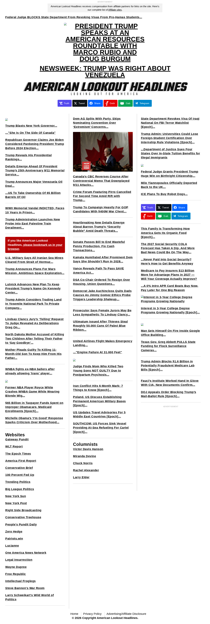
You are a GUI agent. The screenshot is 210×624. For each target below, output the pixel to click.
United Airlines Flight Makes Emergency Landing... (102, 343)
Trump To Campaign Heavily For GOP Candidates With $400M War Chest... (100, 209)
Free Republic (15, 574)
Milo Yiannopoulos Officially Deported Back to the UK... (169, 185)
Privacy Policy (92, 613)
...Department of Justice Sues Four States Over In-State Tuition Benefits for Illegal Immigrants (170, 153)
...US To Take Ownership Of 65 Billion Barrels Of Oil (33, 195)
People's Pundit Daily (21, 524)
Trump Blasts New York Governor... (31, 125)
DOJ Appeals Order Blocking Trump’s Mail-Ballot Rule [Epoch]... (168, 394)
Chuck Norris (83, 463)
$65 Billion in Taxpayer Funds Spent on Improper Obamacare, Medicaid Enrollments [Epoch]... (34, 407)
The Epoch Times (18, 453)
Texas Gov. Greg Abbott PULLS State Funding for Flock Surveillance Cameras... (168, 346)
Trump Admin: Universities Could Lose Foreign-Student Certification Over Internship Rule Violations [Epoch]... (169, 138)
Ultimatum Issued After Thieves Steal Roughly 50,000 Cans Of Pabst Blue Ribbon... (100, 325)
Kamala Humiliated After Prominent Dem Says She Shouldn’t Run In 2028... (103, 259)
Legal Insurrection (18, 559)
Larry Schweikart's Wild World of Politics (29, 597)
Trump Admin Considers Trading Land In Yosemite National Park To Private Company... (33, 303)
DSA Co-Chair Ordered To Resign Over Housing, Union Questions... (101, 282)
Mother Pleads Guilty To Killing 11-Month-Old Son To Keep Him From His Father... (33, 354)
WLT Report (14, 446)
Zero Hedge (13, 531)
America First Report (20, 460)
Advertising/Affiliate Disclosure (126, 613)
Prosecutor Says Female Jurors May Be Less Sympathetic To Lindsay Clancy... (102, 312)
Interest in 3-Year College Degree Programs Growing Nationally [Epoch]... (170, 310)
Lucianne (12, 545)
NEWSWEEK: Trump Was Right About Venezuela (105, 71)
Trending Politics (18, 482)
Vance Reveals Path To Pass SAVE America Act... (98, 270)
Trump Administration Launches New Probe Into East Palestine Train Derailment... (32, 223)
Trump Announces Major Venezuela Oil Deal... (34, 184)
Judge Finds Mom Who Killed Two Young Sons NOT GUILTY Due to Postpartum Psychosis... (98, 370)
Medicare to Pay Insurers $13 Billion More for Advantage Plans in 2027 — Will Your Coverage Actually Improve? (169, 274)
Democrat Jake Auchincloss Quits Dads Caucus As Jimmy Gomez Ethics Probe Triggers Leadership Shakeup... (102, 295)
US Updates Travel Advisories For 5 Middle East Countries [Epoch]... (99, 414)
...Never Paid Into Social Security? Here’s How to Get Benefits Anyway (167, 261)
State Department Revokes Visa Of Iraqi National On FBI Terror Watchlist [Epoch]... (170, 123)
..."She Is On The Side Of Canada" (30, 132)
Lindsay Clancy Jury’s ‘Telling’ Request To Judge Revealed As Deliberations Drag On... (34, 323)
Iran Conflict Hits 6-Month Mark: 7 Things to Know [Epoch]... (98, 388)
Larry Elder (81, 477)
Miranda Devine (84, 456)
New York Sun (15, 496)
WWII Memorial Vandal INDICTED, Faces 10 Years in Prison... (34, 210)
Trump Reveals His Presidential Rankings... (28, 157)
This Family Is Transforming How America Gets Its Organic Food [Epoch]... (165, 232)
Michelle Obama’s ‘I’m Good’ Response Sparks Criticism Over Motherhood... (34, 420)
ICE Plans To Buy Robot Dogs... (164, 194)
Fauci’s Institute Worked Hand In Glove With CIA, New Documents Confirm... (170, 382)
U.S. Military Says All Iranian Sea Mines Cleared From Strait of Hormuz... (34, 260)
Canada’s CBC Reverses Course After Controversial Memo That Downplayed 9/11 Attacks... (101, 180)
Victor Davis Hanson (88, 449)
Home (74, 613)
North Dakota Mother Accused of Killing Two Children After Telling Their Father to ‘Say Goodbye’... (34, 338)
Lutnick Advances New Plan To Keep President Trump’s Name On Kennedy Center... (33, 288)
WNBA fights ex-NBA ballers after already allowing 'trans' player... (30, 371)
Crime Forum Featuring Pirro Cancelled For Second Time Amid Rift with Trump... (102, 196)
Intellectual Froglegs (20, 581)
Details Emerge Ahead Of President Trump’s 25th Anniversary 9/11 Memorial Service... (34, 170)
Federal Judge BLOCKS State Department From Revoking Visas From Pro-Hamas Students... (73, 17)
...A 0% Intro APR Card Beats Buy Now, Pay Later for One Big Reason (169, 288)
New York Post (16, 503)
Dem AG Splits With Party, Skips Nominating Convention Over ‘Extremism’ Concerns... (97, 123)
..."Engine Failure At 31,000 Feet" (97, 352)
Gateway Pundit (17, 439)
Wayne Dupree (16, 567)
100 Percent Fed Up (19, 474)
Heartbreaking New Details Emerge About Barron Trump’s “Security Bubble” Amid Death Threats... (99, 226)
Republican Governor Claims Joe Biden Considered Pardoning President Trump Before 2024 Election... (34, 144)
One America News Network (25, 552)
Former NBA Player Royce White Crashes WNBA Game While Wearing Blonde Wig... (32, 391)
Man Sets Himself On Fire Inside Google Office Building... (170, 333)
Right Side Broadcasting (23, 510)
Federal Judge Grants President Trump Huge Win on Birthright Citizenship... (169, 173)
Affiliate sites (115, 9)
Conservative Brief (19, 467)
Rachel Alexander (86, 470)
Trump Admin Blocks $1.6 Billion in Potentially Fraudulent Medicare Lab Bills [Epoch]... (168, 365)
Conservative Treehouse (23, 517)
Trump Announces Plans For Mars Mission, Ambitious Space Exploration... (34, 271)
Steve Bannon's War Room (25, 588)
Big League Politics (19, 489)
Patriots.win (14, 538)
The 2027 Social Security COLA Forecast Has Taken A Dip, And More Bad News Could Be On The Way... (168, 248)
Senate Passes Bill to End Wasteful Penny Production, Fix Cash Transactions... (99, 246)
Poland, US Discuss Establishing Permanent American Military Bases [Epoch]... (99, 401)
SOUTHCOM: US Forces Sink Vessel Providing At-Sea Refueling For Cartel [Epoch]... (101, 427)
